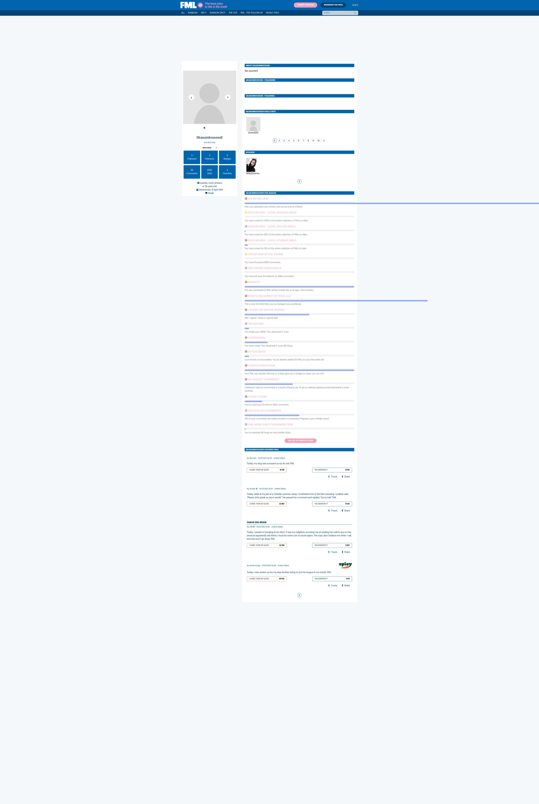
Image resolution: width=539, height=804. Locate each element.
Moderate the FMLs (333, 5)
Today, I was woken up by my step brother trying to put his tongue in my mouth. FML (289, 572)
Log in (355, 5)
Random (192, 13)
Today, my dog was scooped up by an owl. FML (270, 464)
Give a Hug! (207, 148)
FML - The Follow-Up (252, 13)
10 (318, 141)
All (183, 13)
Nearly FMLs (272, 13)
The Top (233, 13)
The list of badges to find (300, 441)
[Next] (324, 141)
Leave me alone (256, 522)
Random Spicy (217, 13)
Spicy (203, 13)
